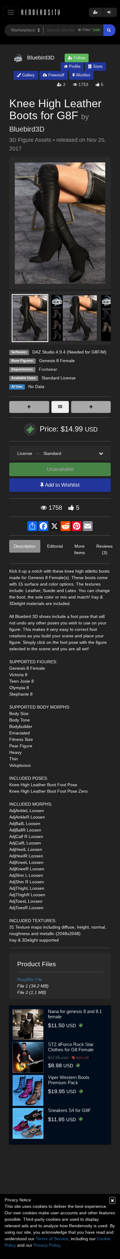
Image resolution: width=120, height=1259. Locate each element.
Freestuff (55, 75)
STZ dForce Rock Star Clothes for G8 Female (71, 1047)
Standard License (59, 377)
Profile (74, 66)
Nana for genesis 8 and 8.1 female (75, 1014)
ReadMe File (29, 979)
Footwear (48, 369)
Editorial (55, 546)
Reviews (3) (104, 549)
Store (97, 66)
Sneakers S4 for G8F (69, 1110)
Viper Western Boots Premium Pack (69, 1080)
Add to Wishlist (62, 485)
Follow (79, 57)
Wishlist (82, 75)
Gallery (28, 75)
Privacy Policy (47, 1245)
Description (25, 546)
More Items (79, 549)
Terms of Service (52, 1238)
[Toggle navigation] (10, 12)
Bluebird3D (27, 129)
